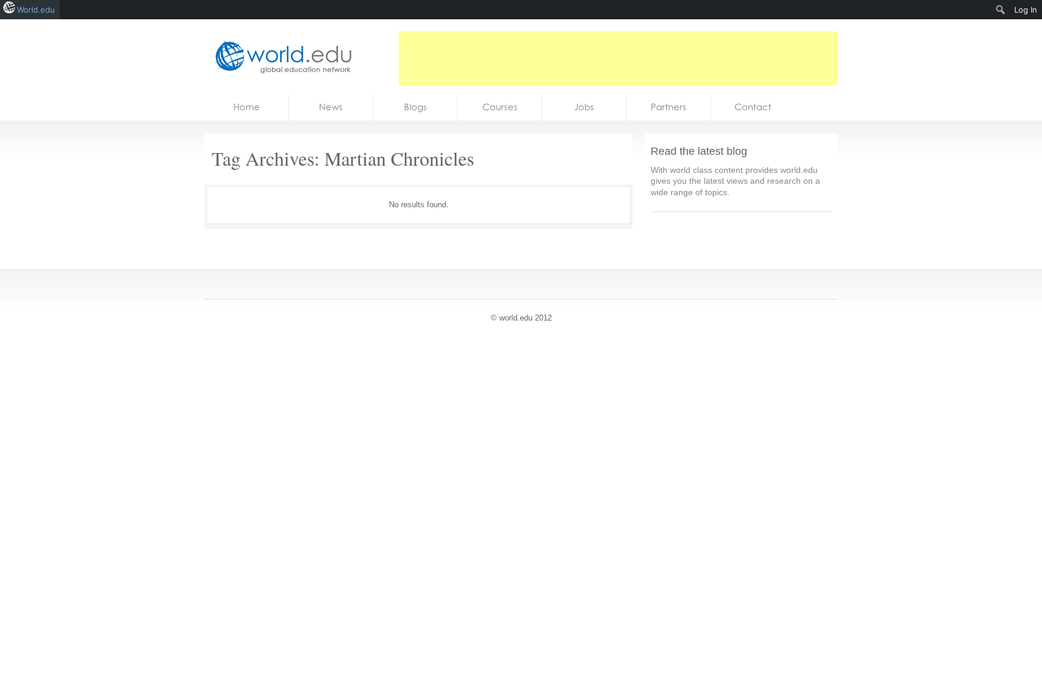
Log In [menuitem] (1025, 9)
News (331, 107)
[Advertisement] (618, 58)
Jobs (584, 107)
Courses (499, 107)
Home (246, 107)
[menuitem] (1000, 9)
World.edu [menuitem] (36, 9)
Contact (752, 107)
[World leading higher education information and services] (279, 57)
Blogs (415, 107)
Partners (668, 107)
